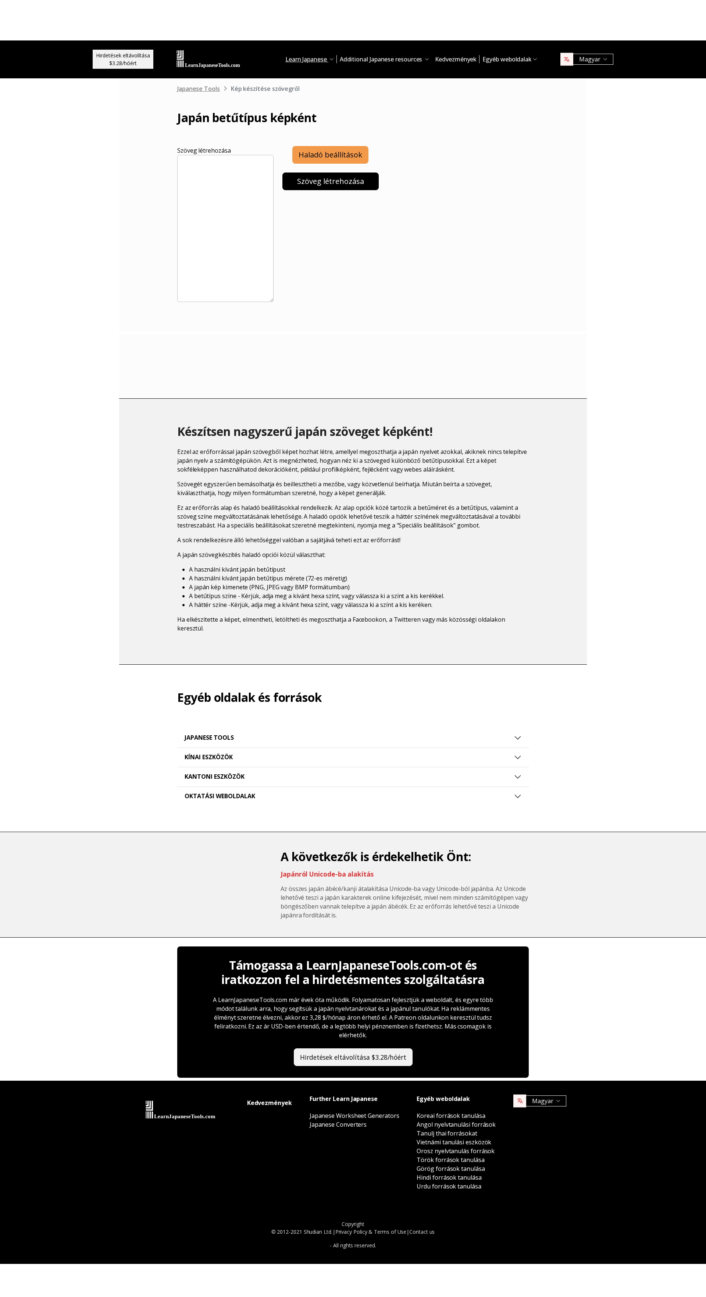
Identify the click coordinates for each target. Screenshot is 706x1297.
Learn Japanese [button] (306, 59)
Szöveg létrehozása (204, 150)
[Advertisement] (353, 22)
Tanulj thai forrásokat (447, 1133)
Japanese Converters (338, 1124)
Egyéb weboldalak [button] (507, 59)
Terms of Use (390, 1231)
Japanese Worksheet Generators (354, 1116)
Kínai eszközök (209, 757)
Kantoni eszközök (215, 776)
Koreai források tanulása (451, 1116)
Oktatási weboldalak (220, 796)
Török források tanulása (450, 1160)
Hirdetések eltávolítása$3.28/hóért (123, 59)
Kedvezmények (456, 59)
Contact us (422, 1231)
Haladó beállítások (330, 155)
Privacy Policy (351, 1231)
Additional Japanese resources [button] (382, 59)
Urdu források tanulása (449, 1186)
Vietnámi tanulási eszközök (454, 1142)
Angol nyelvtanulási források (456, 1124)
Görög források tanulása (451, 1169)
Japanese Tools (198, 89)
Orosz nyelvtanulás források (456, 1151)
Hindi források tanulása (449, 1177)
